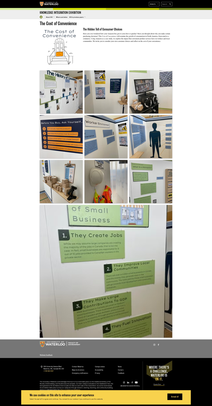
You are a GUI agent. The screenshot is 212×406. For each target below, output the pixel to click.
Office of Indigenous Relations (70, 390)
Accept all (175, 396)
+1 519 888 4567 (48, 371)
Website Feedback (46, 355)
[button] (154, 4)
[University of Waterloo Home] (49, 4)
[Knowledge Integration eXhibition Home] (41, 17)
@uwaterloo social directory (130, 386)
